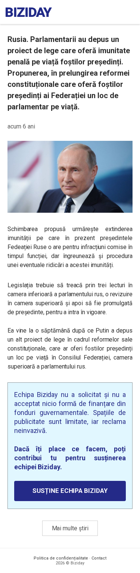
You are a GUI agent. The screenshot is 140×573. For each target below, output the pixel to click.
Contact (98, 558)
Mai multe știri (70, 528)
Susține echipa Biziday (69, 490)
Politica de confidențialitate (61, 558)
